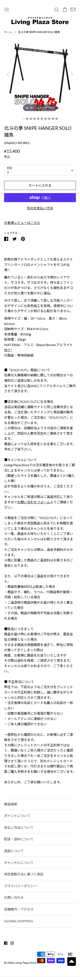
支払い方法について (19, 827)
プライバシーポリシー (20, 886)
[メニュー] (6, 9)
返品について (14, 851)
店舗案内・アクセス (18, 909)
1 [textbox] (8, 172)
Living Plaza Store (25, 962)
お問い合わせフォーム (33, 502)
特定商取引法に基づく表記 (23, 874)
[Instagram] (10, 943)
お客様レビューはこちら (22, 223)
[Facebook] (4, 943)
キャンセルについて (19, 862)
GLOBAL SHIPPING (18, 921)
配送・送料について (19, 839)
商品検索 (10, 804)
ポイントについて (17, 816)
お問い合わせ (14, 897)
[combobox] (40, 170)
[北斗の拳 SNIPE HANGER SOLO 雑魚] (23, 118)
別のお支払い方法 (40, 208)
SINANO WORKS (17, 143)
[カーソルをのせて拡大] (40, 76)
